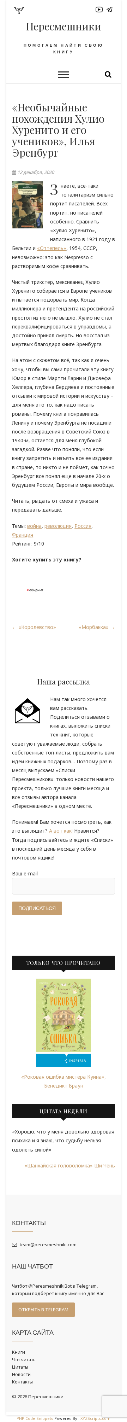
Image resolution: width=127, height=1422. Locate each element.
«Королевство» (34, 627)
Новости (21, 1374)
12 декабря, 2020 (35, 172)
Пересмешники (63, 26)
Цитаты (20, 1367)
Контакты (22, 1382)
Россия (82, 526)
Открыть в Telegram (43, 1309)
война (34, 526)
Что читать (24, 1359)
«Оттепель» (51, 248)
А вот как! (61, 830)
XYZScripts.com (95, 1418)
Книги (18, 1352)
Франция (22, 534)
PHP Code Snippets (35, 1418)
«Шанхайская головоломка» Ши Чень (69, 1165)
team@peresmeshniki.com (48, 1244)
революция (58, 526)
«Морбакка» (97, 627)
